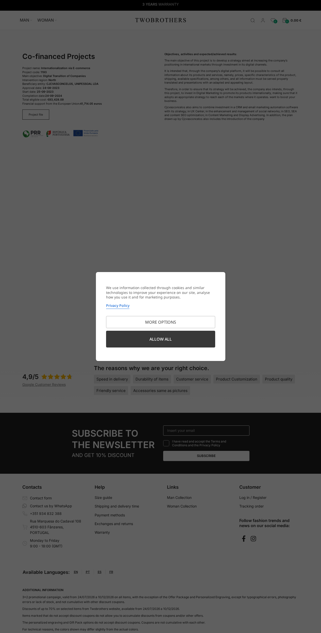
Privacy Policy (117, 305)
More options (160, 322)
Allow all (160, 339)
